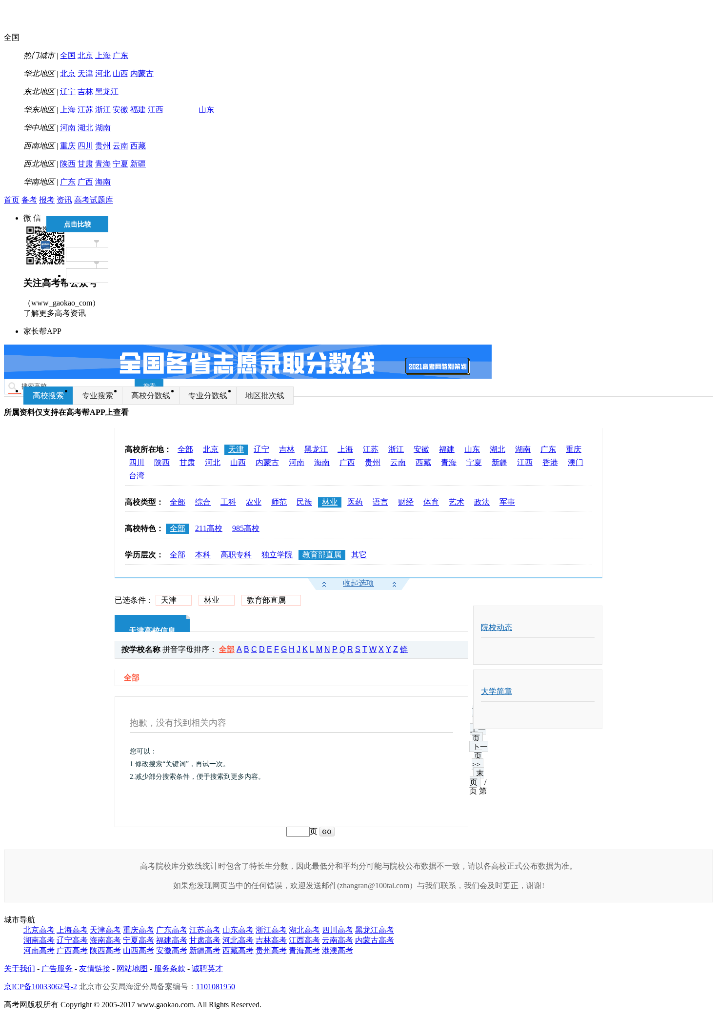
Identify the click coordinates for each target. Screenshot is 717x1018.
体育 (431, 502)
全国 (68, 55)
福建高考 (171, 940)
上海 (103, 55)
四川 (85, 146)
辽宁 (68, 91)
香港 (550, 462)
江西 (155, 109)
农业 (253, 502)
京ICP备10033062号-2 (40, 986)
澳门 (575, 462)
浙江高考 (271, 930)
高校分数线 (150, 395)
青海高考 (304, 950)
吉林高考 (271, 940)
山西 (120, 73)
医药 (355, 502)
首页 (12, 200)
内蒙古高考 (374, 940)
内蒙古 (142, 73)
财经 (406, 502)
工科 (228, 502)
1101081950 (215, 986)
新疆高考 (204, 950)
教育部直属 (321, 554)
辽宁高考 (72, 940)
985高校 (245, 528)
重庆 (68, 146)
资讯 (64, 200)
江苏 (85, 109)
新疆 (138, 164)
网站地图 (132, 968)
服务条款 (169, 968)
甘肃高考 (204, 940)
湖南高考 (39, 940)
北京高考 (39, 930)
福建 (138, 109)
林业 (330, 502)
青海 (103, 164)
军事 (507, 502)
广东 (120, 55)
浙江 (103, 109)
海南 (103, 182)
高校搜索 (48, 395)
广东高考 (171, 930)
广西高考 (72, 950)
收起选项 (358, 583)
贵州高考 (271, 950)
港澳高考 (337, 950)
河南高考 (39, 950)
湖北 (85, 127)
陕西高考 (105, 950)
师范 (279, 502)
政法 (482, 502)
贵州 (103, 146)
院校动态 (496, 627)
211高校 (208, 528)
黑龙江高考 (374, 930)
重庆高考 (138, 930)
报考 (47, 200)
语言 (380, 502)
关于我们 (19, 968)
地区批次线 (264, 395)
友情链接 (94, 968)
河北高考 (238, 940)
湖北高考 (304, 930)
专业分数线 (207, 395)
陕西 (68, 164)
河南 (68, 127)
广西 (85, 182)
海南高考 (105, 940)
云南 (120, 146)
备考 (29, 200)
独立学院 (277, 554)
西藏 (138, 146)
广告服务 (57, 968)
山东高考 (238, 930)
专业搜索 (97, 395)
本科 (203, 554)
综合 (203, 502)
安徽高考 (171, 950)
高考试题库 (93, 200)
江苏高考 (204, 930)
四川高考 (337, 930)
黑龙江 (107, 91)
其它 (359, 554)
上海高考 (72, 930)
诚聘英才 (207, 968)
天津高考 (105, 930)
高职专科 (236, 554)
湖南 (103, 127)
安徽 (120, 109)
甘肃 (85, 164)
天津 (85, 73)
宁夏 (120, 164)
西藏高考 (238, 950)
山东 (206, 109)
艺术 (456, 502)
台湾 (136, 475)
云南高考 (337, 940)
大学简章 (496, 691)
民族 (304, 502)
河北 (103, 73)
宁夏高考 (138, 940)
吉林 (85, 91)
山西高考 (138, 950)
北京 (85, 55)
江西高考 (304, 940)
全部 (185, 449)
